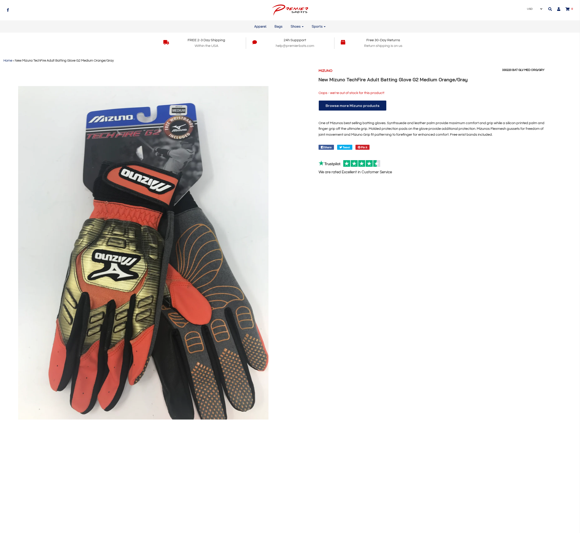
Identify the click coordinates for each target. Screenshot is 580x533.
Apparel (260, 26)
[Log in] (556, 9)
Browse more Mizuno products (352, 105)
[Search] (550, 9)
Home (7, 60)
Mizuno (325, 70)
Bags (279, 26)
